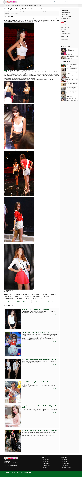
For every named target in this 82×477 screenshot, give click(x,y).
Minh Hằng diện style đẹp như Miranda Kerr (45, 301)
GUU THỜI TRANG (33, 2)
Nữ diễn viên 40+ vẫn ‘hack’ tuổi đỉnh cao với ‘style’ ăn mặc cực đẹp (72, 100)
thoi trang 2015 (46, 296)
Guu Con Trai (74, 2)
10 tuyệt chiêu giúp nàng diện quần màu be (71, 73)
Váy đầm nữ (64, 459)
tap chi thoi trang (36, 296)
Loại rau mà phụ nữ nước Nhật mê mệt (71, 84)
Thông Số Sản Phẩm (66, 18)
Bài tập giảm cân (65, 463)
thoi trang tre (26, 296)
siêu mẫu (18, 294)
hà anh (5, 70)
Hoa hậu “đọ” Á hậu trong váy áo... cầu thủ (35, 332)
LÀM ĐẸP (42, 2)
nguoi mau (45, 294)
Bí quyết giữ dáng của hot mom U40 (72, 69)
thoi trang (17, 296)
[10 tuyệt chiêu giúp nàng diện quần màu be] (63, 74)
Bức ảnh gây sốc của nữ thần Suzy (71, 77)
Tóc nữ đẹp (64, 461)
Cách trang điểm (46, 463)
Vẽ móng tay (45, 467)
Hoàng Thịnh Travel (66, 12)
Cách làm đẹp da (46, 465)
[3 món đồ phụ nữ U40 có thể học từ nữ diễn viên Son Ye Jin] (63, 90)
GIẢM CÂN (49, 2)
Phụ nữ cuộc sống (66, 33)
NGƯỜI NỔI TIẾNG (65, 2)
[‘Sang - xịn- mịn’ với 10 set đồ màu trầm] (63, 97)
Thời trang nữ (65, 25)
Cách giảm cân (65, 27)
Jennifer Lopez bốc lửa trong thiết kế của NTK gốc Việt (39, 359)
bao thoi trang (8, 296)
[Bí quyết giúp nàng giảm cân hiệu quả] (63, 67)
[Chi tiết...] (55, 314)
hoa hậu (34, 150)
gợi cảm (17, 150)
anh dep (52, 294)
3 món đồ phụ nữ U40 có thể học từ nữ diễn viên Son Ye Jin (72, 89)
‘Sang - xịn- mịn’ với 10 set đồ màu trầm (71, 96)
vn (39, 298)
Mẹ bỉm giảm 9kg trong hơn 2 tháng (72, 80)
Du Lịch (63, 31)
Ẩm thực (64, 29)
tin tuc (34, 298)
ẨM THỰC (56, 2)
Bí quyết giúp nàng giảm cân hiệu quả (71, 65)
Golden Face (65, 14)
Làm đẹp (64, 24)
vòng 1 (31, 294)
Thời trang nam (46, 459)
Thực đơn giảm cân (66, 465)
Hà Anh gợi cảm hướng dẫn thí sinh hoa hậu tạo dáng (30, 5)
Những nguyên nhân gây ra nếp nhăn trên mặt (72, 50)
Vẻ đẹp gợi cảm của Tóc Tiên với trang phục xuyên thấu (39, 430)
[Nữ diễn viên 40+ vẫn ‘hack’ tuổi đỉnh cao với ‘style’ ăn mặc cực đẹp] (63, 100)
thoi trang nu (19, 298)
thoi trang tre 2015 (9, 298)
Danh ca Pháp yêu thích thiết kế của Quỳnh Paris (18, 301)
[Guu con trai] (10, 2)
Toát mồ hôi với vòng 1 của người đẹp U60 (35, 382)
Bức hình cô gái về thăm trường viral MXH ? (71, 53)
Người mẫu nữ (65, 39)
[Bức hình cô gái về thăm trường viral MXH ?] (63, 55)
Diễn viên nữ (65, 41)
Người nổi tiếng (15, 5)
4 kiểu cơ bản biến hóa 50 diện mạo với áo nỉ (71, 92)
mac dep (27, 298)
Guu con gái (8, 5)
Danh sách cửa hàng (67, 16)
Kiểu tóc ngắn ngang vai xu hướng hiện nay (72, 57)
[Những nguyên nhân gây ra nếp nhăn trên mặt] (63, 51)
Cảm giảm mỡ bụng (66, 467)
